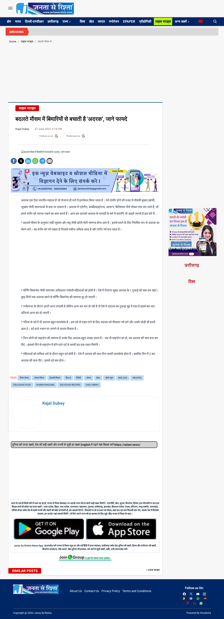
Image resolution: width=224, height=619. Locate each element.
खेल (91, 21)
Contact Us (91, 591)
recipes (137, 377)
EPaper (129, 21)
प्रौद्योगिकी (145, 21)
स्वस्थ (88, 377)
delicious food (22, 384)
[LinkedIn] (28, 160)
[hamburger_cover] (10, 8)
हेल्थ (98, 377)
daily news (92, 384)
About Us (76, 591)
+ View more (153, 570)
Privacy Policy (111, 591)
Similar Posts (25, 571)
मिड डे (68, 377)
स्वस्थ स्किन (39, 377)
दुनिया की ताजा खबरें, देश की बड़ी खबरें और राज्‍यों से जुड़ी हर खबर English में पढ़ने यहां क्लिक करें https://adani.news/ (76, 444)
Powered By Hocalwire (199, 612)
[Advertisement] (112, 72)
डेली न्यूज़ (109, 377)
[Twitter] (21, 160)
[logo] (45, 8)
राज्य (65, 21)
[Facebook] (14, 160)
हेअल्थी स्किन (55, 377)
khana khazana (45, 384)
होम (9, 21)
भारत (18, 21)
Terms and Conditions (136, 591)
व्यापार (101, 21)
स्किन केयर (24, 377)
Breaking (16, 32)
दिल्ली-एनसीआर (34, 21)
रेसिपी (78, 377)
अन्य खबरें (181, 21)
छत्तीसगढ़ (53, 21)
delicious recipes (70, 384)
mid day (122, 377)
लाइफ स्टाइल (163, 21)
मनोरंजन (114, 21)
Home (12, 41)
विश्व (82, 21)
